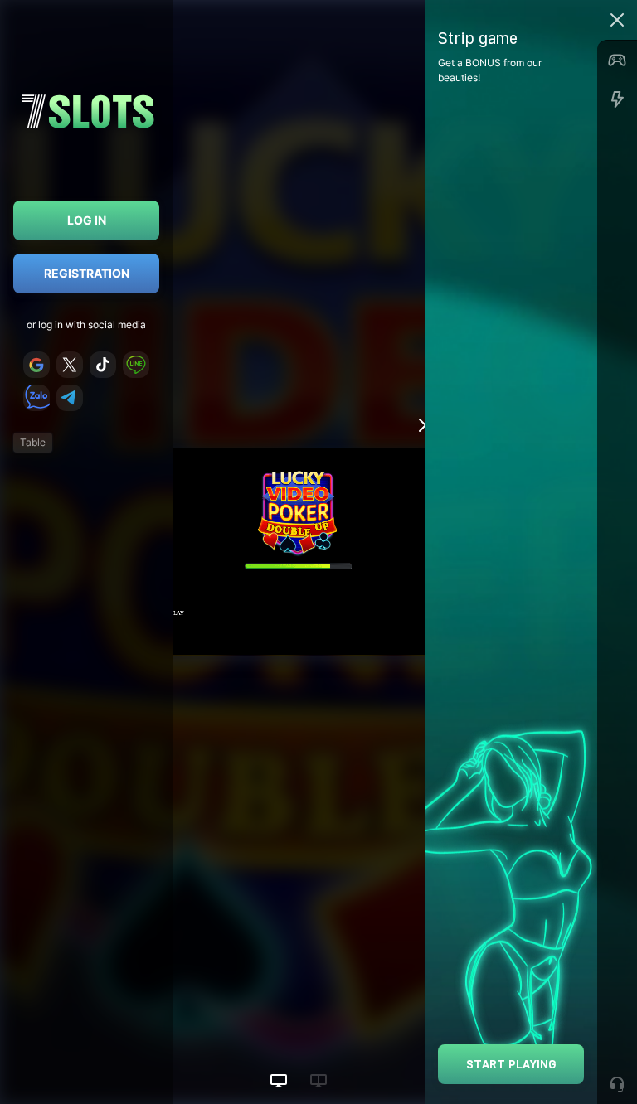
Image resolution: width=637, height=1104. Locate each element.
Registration (86, 273)
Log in (86, 220)
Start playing (511, 1064)
